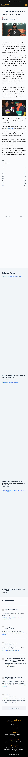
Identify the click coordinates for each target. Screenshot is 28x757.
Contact (12, 742)
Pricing (10, 736)
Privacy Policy (19, 742)
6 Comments (12, 19)
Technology (14, 749)
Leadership (7, 749)
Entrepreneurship (16, 748)
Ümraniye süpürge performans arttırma (15, 677)
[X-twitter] (16, 728)
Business (8, 748)
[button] (26, 5)
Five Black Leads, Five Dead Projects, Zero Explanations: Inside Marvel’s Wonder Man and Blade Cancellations (13, 483)
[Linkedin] (18, 728)
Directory (19, 734)
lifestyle (21, 749)
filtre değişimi (8, 627)
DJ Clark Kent (5, 163)
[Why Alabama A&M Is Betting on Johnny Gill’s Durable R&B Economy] (14, 538)
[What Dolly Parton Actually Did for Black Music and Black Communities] (14, 325)
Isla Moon (7, 694)
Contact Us (17, 736)
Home (6, 734)
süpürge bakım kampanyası (12, 642)
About (6, 742)
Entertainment (5, 19)
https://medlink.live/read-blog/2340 (10, 650)
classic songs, (11, 128)
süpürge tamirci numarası (11, 609)
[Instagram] (13, 728)
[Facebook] (10, 728)
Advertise (12, 734)
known (19, 57)
